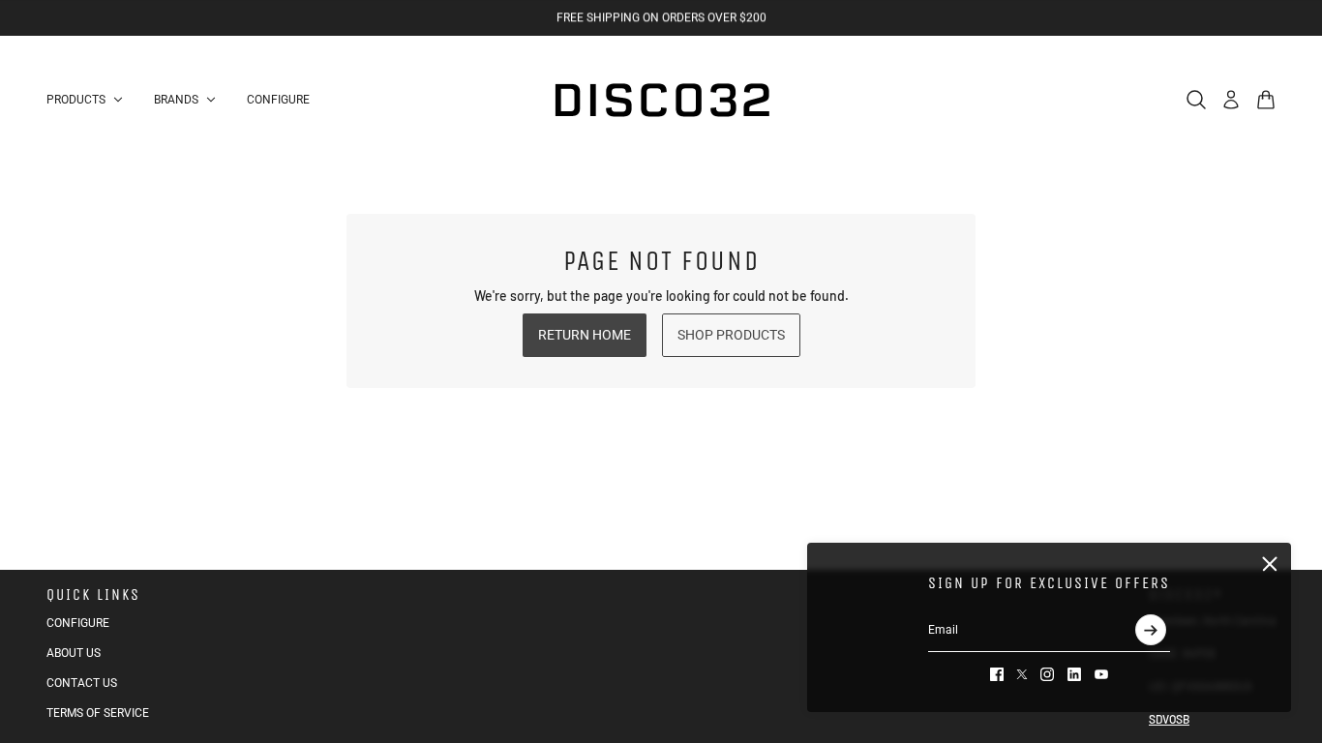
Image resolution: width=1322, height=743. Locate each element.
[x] (1022, 674)
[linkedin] (1074, 674)
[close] (1269, 564)
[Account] (1231, 99)
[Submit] (1150, 629)
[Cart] (1266, 99)
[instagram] (1047, 674)
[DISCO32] (661, 99)
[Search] (1196, 99)
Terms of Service (97, 713)
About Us (73, 653)
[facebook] (996, 674)
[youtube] (1101, 674)
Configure (77, 623)
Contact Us (81, 683)
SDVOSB (1169, 719)
